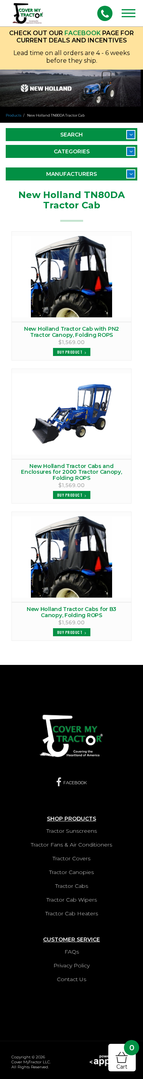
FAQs (71, 951)
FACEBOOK (82, 33)
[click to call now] (104, 13)
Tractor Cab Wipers (72, 899)
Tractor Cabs (71, 885)
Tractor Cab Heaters (71, 913)
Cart (125, 1057)
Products (13, 115)
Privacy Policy (71, 965)
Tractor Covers (71, 858)
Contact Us (71, 979)
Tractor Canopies (71, 872)
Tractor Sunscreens (72, 830)
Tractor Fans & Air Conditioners (71, 844)
